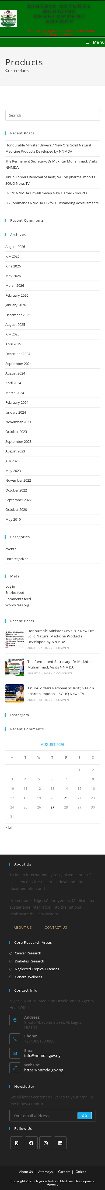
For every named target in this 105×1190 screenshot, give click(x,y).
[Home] (7, 70)
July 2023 (12, 461)
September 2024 (18, 363)
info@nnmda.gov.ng (42, 1055)
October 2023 (16, 431)
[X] (16, 1142)
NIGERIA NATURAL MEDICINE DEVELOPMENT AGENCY (60, 13)
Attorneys (45, 1171)
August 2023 (15, 451)
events (10, 548)
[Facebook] (31, 1142)
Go (84, 1115)
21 (66, 798)
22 (79, 798)
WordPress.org (17, 605)
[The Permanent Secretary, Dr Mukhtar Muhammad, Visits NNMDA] (14, 667)
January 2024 (15, 412)
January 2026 (15, 305)
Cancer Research (28, 953)
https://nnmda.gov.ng (43, 1069)
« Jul (8, 827)
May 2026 (13, 275)
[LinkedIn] (60, 1142)
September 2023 (18, 441)
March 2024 (14, 392)
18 (25, 798)
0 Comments (63, 648)
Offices (81, 1171)
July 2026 (12, 256)
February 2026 (16, 295)
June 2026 (13, 266)
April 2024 (13, 382)
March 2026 (14, 285)
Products (21, 70)
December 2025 (17, 314)
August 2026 (15, 246)
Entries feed (14, 592)
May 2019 (13, 519)
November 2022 (18, 480)
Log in (10, 586)
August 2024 (15, 373)
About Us (23, 927)
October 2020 (16, 509)
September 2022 (18, 499)
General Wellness (28, 976)
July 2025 (12, 334)
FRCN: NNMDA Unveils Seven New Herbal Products (46, 193)
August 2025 (15, 324)
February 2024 (16, 402)
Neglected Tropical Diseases (37, 968)
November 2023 (18, 422)
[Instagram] (45, 1142)
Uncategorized (17, 558)
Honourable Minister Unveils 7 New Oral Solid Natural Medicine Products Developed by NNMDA (61, 636)
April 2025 (13, 344)
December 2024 (17, 353)
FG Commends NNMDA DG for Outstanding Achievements (52, 203)
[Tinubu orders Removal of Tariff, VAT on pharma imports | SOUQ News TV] (14, 693)
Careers (64, 1171)
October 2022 (16, 490)
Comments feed (18, 598)
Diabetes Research (29, 961)
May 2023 (13, 470)
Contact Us (56, 927)
